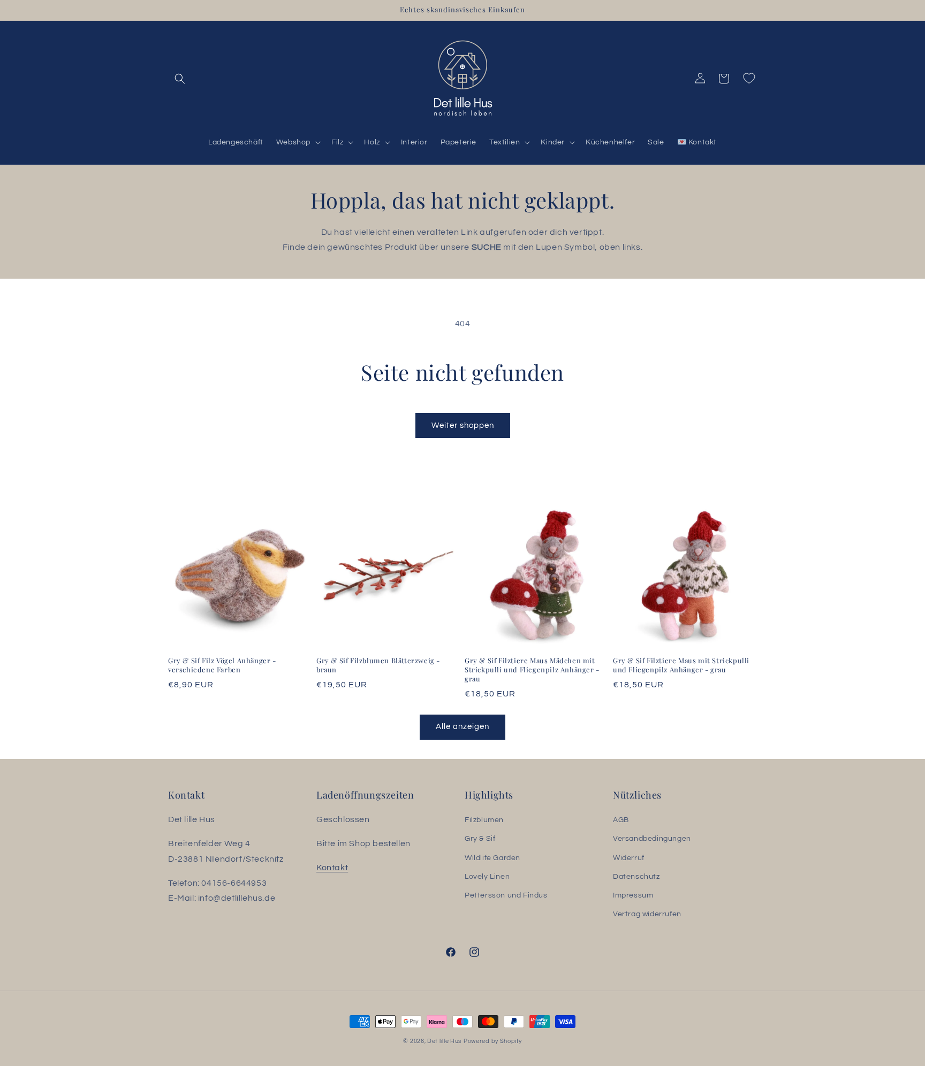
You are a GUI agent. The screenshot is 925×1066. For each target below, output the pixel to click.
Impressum (633, 895)
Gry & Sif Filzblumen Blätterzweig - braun (378, 665)
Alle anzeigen (462, 727)
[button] (180, 78)
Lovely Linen (487, 876)
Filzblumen (484, 820)
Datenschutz (636, 876)
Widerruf (629, 858)
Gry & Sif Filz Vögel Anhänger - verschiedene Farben (222, 665)
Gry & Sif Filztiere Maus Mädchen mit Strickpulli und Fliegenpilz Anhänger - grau (532, 669)
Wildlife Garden (492, 858)
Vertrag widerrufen (647, 914)
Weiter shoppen (462, 425)
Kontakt (332, 867)
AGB (621, 820)
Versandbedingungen (652, 839)
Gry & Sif (480, 839)
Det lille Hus (444, 1041)
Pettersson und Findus (506, 895)
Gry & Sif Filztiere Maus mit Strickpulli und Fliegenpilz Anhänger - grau (681, 665)
